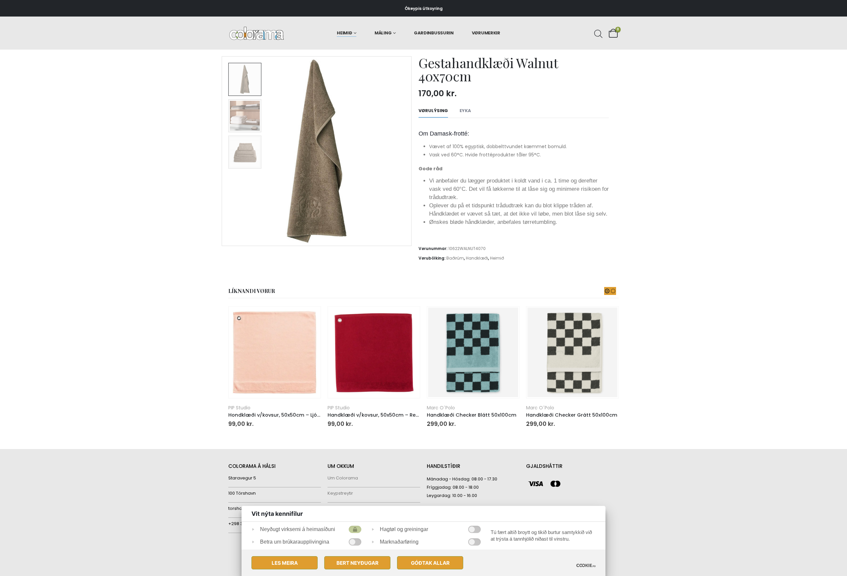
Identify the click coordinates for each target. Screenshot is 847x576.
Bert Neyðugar (357, 563)
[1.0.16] (586, 565)
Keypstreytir (340, 493)
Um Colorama (343, 478)
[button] (223, 151)
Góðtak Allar (430, 563)
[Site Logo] (256, 33)
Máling (383, 33)
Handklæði (477, 258)
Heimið (344, 33)
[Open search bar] (597, 33)
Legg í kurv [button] (310, 317)
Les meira (285, 563)
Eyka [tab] (465, 110)
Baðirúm (455, 258)
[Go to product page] (274, 352)
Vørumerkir (486, 33)
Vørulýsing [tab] (433, 110)
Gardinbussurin (434, 33)
